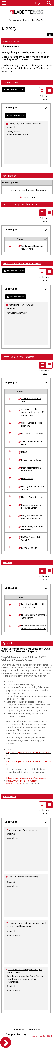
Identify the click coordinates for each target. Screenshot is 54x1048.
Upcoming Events (11, 41)
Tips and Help (9, 643)
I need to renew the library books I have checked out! (33, 627)
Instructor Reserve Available (21, 304)
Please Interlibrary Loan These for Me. (20, 204)
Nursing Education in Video (33, 497)
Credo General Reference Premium (33, 424)
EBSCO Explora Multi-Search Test (31, 538)
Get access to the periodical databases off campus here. (32, 412)
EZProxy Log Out (29, 547)
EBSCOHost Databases (32, 433)
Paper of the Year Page (35, 68)
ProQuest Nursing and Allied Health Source (31, 517)
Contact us (34, 1029)
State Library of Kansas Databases (32, 528)
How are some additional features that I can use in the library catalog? (26, 924)
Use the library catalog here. (31, 400)
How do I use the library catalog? (23, 876)
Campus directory (16, 1034)
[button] (13, 89)
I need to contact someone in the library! (34, 616)
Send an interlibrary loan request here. (32, 247)
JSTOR (24, 452)
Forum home (29, 197)
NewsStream (27, 478)
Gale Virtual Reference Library (31, 443)
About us (19, 1029)
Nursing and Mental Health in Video (33, 488)
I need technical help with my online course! (33, 605)
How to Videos (9, 796)
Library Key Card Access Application (25, 123)
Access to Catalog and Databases (18, 356)
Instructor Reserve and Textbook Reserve (22, 263)
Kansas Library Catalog (32, 460)
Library (26, 20)
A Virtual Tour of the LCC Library (23, 830)
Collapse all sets (44, 97)
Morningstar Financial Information (31, 469)
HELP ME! (7, 562)
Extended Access (10, 82)
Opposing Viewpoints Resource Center (31, 506)
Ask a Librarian (9, 175)
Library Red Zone (38, 20)
